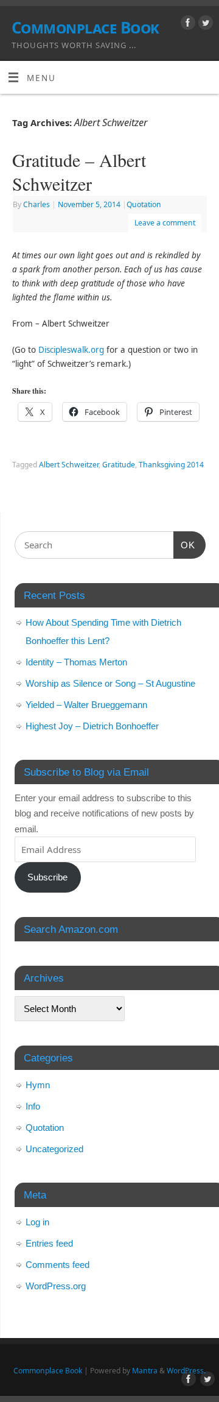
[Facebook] (186, 24)
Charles (36, 204)
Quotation (144, 204)
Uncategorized (54, 1149)
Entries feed (49, 1243)
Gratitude (118, 464)
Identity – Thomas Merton (76, 662)
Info (33, 1106)
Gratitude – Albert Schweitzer (79, 171)
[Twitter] (204, 24)
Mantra (145, 1370)
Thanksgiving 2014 (171, 464)
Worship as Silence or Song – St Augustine (110, 683)
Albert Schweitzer (69, 464)
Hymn (38, 1085)
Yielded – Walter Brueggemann (86, 704)
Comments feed (57, 1264)
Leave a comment (164, 223)
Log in (37, 1222)
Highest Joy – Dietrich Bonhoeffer (92, 726)
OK (184, 544)
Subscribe (47, 877)
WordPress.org (56, 1286)
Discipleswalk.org (71, 349)
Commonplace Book (85, 27)
